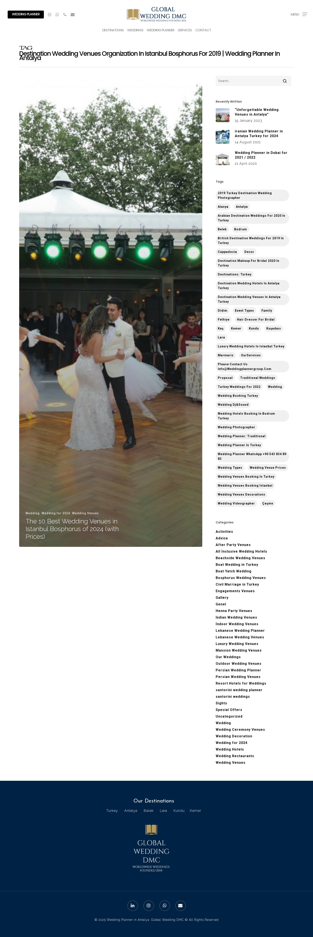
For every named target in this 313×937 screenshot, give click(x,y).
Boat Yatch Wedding (233, 571)
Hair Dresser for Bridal (256, 319)
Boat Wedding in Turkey (237, 565)
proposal (225, 378)
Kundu (254, 328)
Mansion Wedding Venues (239, 650)
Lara (221, 337)
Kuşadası (273, 328)
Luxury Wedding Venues (237, 644)
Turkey (112, 811)
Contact (203, 31)
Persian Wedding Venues (238, 677)
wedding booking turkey (238, 395)
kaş (221, 328)
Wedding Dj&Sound (233, 404)
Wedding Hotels (230, 749)
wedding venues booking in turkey (246, 476)
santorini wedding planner (239, 690)
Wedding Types (230, 467)
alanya (223, 206)
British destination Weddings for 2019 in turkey (251, 240)
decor (249, 252)
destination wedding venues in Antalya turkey (249, 299)
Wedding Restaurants (235, 756)
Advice (222, 538)
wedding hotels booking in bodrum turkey (246, 416)
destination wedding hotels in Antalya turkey (249, 286)
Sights (221, 703)
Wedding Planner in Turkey (239, 445)
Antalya (242, 206)
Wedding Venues (85, 513)
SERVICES (185, 31)
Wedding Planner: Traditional (242, 436)
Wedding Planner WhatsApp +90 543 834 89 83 (252, 456)
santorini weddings (233, 697)
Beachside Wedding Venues (240, 558)
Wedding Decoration (234, 736)
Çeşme (267, 503)
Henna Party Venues (234, 611)
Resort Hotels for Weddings (241, 683)
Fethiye (224, 319)
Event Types (244, 310)
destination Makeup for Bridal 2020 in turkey (248, 263)
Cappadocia (227, 252)
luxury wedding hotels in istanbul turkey (251, 346)
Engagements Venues (235, 591)
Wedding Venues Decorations (241, 494)
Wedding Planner (26, 14)
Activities (224, 532)
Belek (222, 229)
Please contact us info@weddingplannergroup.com (244, 366)
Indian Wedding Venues (236, 617)
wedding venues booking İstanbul (245, 485)
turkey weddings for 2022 (239, 386)
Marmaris (226, 355)
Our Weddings (228, 657)
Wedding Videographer (236, 503)
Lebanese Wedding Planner (240, 631)
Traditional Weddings (257, 378)
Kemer (236, 328)
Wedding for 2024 (56, 513)
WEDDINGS (135, 31)
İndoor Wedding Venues (237, 624)
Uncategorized (229, 716)
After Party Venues (233, 545)
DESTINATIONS (113, 31)
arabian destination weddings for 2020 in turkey (251, 218)
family (266, 310)
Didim (222, 310)
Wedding (33, 513)
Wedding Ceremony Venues (240, 730)
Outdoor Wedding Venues (238, 664)
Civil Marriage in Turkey (237, 584)
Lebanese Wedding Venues (240, 637)
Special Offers (229, 710)
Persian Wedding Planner (238, 670)
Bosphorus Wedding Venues (241, 578)
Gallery (222, 598)
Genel (221, 604)
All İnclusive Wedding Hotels (241, 551)
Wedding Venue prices (268, 467)
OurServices (251, 355)
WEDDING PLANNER (160, 31)
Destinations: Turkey (234, 274)
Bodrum (240, 229)
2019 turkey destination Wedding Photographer (245, 195)
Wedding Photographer (236, 427)
